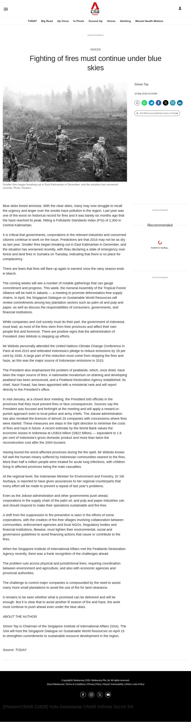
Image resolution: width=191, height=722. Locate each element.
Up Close (63, 21)
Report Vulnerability (113, 684)
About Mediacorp (55, 684)
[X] (100, 696)
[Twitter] (165, 104)
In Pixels (78, 21)
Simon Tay (141, 84)
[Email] (173, 104)
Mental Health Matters (149, 21)
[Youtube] (108, 696)
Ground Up (96, 21)
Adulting (125, 21)
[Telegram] (151, 104)
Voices (111, 21)
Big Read (47, 21)
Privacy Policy (94, 684)
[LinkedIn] (180, 104)
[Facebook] (158, 104)
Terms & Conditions (76, 684)
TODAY (32, 21)
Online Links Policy (134, 684)
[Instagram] (91, 696)
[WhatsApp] (144, 104)
